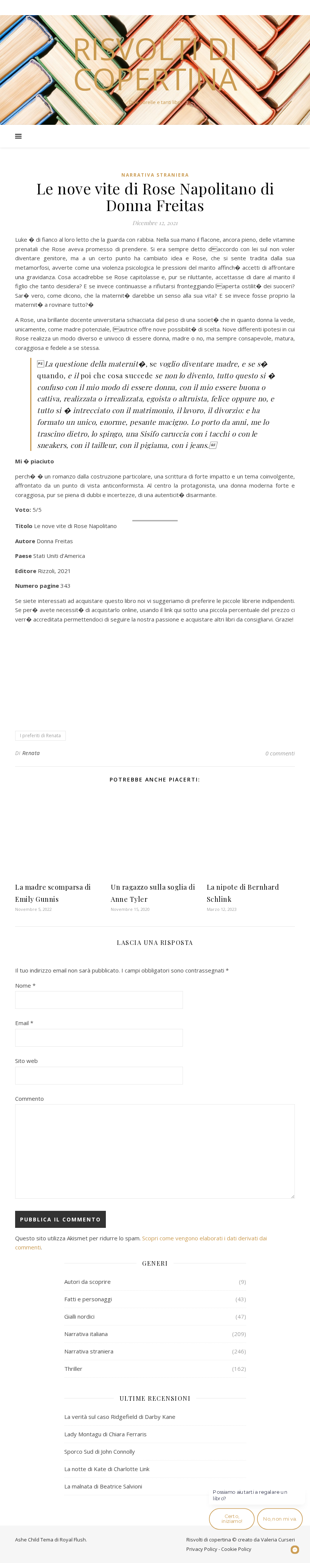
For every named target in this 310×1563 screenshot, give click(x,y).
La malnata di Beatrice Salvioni (103, 1486)
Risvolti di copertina (155, 63)
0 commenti (280, 753)
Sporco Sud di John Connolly (99, 1451)
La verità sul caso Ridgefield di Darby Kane (119, 1416)
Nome (25, 985)
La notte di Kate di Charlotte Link (106, 1469)
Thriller (73, 1368)
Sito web (26, 1060)
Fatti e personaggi (88, 1299)
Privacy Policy (201, 1549)
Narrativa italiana (86, 1334)
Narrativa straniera (155, 175)
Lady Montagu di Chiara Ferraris (105, 1434)
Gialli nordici (79, 1316)
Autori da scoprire (87, 1281)
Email (24, 1023)
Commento (29, 1098)
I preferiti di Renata (40, 735)
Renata (31, 753)
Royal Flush (73, 1539)
